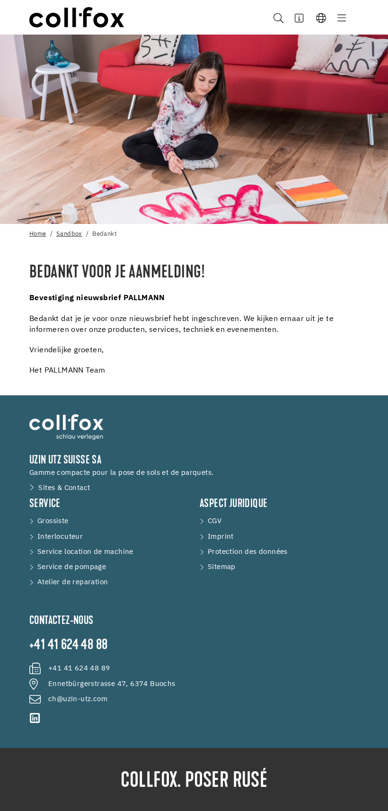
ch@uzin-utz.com (77, 699)
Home (37, 234)
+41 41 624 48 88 (68, 646)
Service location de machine (85, 551)
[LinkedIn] (35, 718)
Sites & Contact (64, 487)
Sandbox (69, 234)
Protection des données (248, 551)
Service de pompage (71, 566)
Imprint (221, 536)
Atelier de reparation (72, 582)
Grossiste (53, 521)
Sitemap (222, 566)
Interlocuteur (60, 536)
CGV (214, 521)
